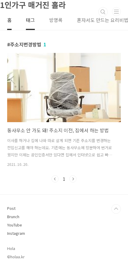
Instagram (16, 233)
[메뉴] (116, 11)
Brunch (13, 216)
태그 (30, 19)
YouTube (14, 225)
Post (11, 208)
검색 (103, 11)
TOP (116, 209)
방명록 (56, 19)
